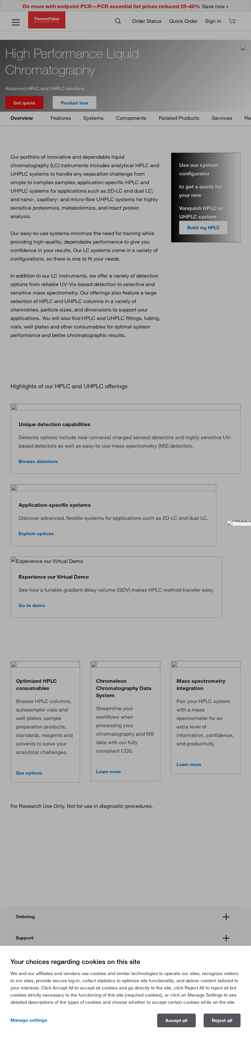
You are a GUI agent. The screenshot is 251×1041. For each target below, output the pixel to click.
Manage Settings (28, 1020)
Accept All (176, 1020)
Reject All (222, 1020)
